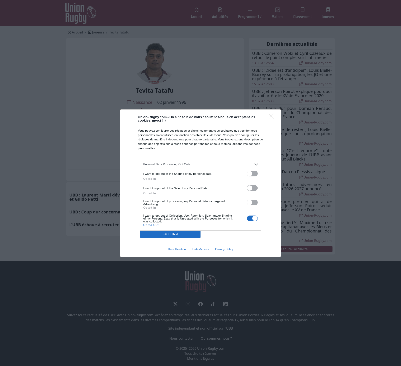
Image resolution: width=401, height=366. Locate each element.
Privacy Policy (224, 249)
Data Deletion (177, 249)
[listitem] (200, 164)
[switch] (252, 173)
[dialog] (200, 183)
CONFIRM (170, 234)
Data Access (200, 249)
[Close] (273, 117)
